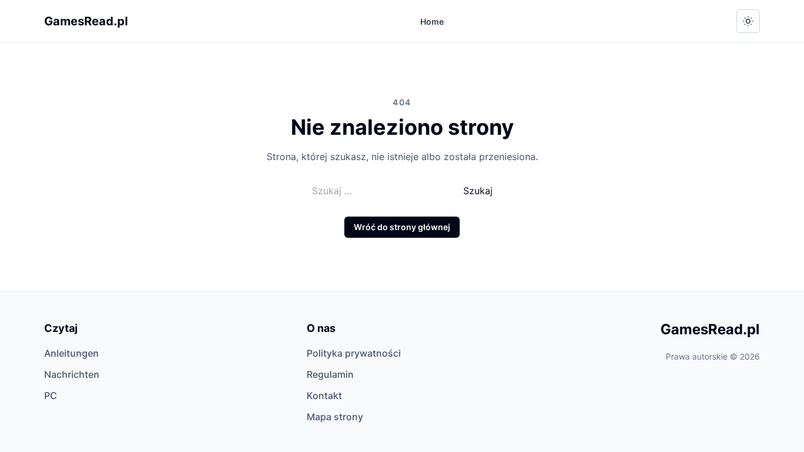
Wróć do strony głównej (402, 227)
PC (50, 395)
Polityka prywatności (354, 353)
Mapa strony (335, 417)
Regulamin (330, 374)
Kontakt (324, 395)
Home (432, 21)
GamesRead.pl (86, 21)
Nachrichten (71, 374)
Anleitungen (71, 353)
